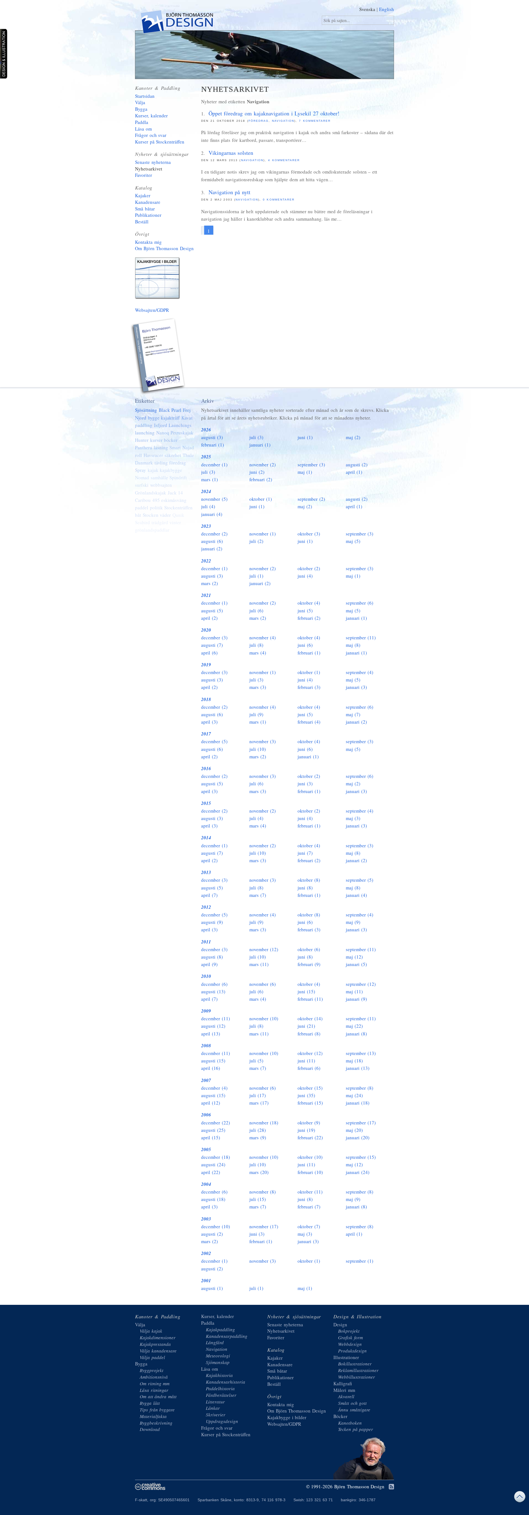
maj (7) (353, 714)
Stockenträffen (178, 507)
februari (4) (309, 722)
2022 (206, 561)
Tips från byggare (157, 1409)
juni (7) (305, 853)
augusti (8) (212, 957)
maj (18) (354, 1060)
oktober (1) (260, 499)
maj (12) (354, 957)
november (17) (263, 1226)
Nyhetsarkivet (148, 169)
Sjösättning (146, 410)
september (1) (359, 1261)
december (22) (215, 1122)
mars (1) (209, 479)
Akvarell (346, 1396)
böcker (170, 440)
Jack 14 (175, 492)
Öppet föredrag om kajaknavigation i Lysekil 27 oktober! (274, 113)
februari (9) (309, 964)
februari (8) (309, 1033)
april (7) (209, 895)
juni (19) (306, 1130)
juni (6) (305, 645)
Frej (187, 410)
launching (145, 432)
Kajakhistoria (219, 1375)
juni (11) (306, 1060)
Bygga (141, 109)
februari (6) (309, 1068)
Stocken (150, 515)
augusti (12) (213, 1026)
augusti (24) (213, 1164)
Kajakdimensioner (158, 1337)
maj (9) (353, 922)
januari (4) (211, 514)
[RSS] (391, 1487)
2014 (206, 837)
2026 (206, 429)
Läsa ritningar (154, 1390)
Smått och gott (352, 1403)
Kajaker (142, 195)
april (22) (210, 1172)
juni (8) (305, 887)
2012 (206, 907)
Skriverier (215, 1414)
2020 (206, 630)
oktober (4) (309, 603)
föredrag (259, 120)
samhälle (159, 477)
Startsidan (145, 96)
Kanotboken (350, 1423)
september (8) (359, 1088)
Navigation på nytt (229, 192)
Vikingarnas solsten (231, 152)
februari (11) (310, 999)
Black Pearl (170, 410)
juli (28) (257, 1130)
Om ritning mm (154, 1383)
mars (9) (257, 1137)
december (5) (214, 741)
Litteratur (215, 1401)
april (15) (210, 1137)
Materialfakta (153, 1416)
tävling (161, 462)
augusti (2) (357, 464)
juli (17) (257, 1095)
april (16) (210, 1068)
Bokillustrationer (355, 1363)
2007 (206, 1080)
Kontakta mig (148, 242)
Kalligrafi (342, 1383)
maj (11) (354, 991)
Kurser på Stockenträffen (159, 142)
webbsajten (161, 485)
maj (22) (354, 1026)
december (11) (215, 1018)
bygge (154, 418)
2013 (206, 872)
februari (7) (309, 1206)
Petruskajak (182, 432)
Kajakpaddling (220, 1329)
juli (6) (256, 610)
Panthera (143, 447)
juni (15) (306, 991)
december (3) (214, 637)
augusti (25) (213, 1130)
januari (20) (357, 1137)
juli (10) (257, 749)
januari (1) (260, 445)
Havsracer (153, 455)
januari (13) (357, 1068)
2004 (206, 1184)
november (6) (262, 984)
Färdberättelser (221, 1395)
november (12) (263, 949)
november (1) (262, 534)
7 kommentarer (315, 120)
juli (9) (256, 714)
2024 (206, 491)
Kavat (187, 418)
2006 (206, 1114)
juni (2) (256, 472)
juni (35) (306, 1095)
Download (150, 1429)
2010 (206, 976)
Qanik (178, 515)
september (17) (361, 1122)
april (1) (354, 472)
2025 (206, 456)
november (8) (262, 1192)
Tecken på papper (355, 1429)
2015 (206, 803)
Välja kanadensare (158, 1351)
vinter (175, 522)
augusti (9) (212, 922)
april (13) (210, 1033)
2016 (206, 768)
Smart (175, 447)
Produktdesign (352, 1351)
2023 (206, 526)
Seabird (142, 522)
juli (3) (256, 437)
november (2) (262, 464)
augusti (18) (213, 1199)
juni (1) (305, 437)
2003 (206, 1219)
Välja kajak (151, 1331)
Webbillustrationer (356, 1377)
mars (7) (257, 895)
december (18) (215, 1157)
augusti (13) (213, 991)
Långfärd (215, 1342)
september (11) (361, 637)
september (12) (361, 984)
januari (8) (356, 1033)
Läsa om (143, 129)
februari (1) (212, 445)
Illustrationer (346, 1357)
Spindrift (178, 477)
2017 (206, 734)
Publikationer (148, 215)
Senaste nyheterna (153, 162)
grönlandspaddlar (152, 530)
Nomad (142, 477)
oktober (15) (310, 1088)
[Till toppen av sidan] (520, 1498)
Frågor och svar (150, 135)
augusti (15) (213, 1060)
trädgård (160, 522)
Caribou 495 (147, 500)
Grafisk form (350, 1337)
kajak (153, 470)
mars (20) (259, 1172)
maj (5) (353, 541)
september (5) (359, 880)
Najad (188, 447)
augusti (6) (212, 541)
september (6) (359, 603)
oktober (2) (309, 568)
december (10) (215, 1226)
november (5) (214, 499)
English (386, 9)
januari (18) (357, 1103)
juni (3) (305, 783)
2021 (206, 595)
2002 (206, 1253)
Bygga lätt (150, 1403)
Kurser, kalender (151, 115)
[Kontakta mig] (158, 357)
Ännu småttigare (354, 1409)
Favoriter (143, 175)
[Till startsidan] (176, 23)
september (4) (359, 672)
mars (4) (257, 653)
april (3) (209, 722)
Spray (140, 470)
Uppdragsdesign (222, 1421)
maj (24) (354, 1095)
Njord (140, 418)
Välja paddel (152, 1357)
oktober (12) (310, 1053)
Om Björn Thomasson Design (164, 248)
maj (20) (354, 1130)
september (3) (311, 464)
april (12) (210, 1103)
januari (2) (211, 548)
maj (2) (353, 437)
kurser (156, 440)
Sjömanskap (218, 1362)
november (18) (263, 1122)
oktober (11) (310, 1192)
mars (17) (259, 1103)
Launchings (180, 425)
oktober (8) (309, 880)
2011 (206, 941)
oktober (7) (309, 1226)
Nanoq (162, 432)
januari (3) (356, 687)
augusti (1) (212, 1288)
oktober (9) (309, 1122)
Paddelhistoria (220, 1388)
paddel (141, 507)
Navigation (283, 120)
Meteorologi (218, 1355)
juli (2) (256, 541)
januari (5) (356, 964)
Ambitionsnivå (154, 1377)
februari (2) (260, 479)
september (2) (311, 499)
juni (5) (305, 610)
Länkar (213, 1408)
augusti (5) (212, 610)
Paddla (141, 122)
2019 (206, 664)
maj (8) (353, 645)
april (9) (209, 964)
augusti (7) (212, 645)
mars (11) (259, 964)
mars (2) (209, 583)
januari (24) (357, 1172)
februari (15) (310, 1103)
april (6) (209, 653)
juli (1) (256, 576)
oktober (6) (309, 949)
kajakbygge (171, 470)
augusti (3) (212, 437)
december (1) (214, 464)
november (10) (263, 1018)
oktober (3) (309, 534)
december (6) (214, 984)
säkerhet (172, 455)
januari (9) (356, 999)
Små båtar (145, 208)
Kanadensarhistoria (225, 1382)
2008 (206, 1045)
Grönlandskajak (150, 492)
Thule (188, 455)
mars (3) (257, 687)
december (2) (214, 534)
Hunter (142, 440)
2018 (206, 699)
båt (138, 515)
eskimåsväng (174, 500)
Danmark (144, 462)
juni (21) (306, 1026)
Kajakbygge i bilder (158, 279)
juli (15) (257, 1199)
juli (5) (256, 1060)
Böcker (340, 1416)
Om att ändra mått (158, 1396)
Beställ (142, 221)
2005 (206, 1149)
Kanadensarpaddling (226, 1336)
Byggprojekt (151, 1370)
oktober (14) (310, 1018)
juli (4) (208, 506)
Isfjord (160, 425)
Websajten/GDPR (152, 310)
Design (340, 1324)
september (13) (361, 1053)
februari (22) (310, 1137)
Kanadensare (147, 202)
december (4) (214, 1088)
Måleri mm (344, 1390)
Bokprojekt (349, 1331)
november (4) (262, 637)
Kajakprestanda (155, 1344)
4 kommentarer (284, 160)
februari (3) (309, 687)
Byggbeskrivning (156, 1423)
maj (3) (353, 818)
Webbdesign (350, 1344)
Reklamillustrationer (358, 1370)
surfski (142, 485)
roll (138, 455)
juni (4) (305, 576)
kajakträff (170, 418)
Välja (140, 102)
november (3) (262, 741)
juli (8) (256, 645)
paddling (143, 425)
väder (165, 515)
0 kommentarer (279, 199)
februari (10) (310, 1172)
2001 (206, 1280)
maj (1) (305, 472)
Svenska (367, 9)
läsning (161, 447)
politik (156, 507)
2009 (206, 1011)
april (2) (209, 618)
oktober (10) (310, 1157)
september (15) (361, 1157)
